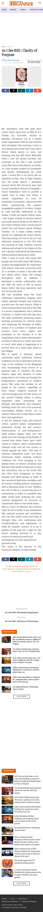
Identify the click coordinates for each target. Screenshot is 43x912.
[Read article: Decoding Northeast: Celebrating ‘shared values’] (6, 689)
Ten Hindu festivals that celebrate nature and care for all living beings (26, 650)
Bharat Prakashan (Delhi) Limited (12, 905)
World (23, 10)
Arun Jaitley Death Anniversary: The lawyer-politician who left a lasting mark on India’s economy (26, 660)
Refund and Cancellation (10, 902)
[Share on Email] (37, 90)
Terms (12, 899)
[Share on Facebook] (5, 90)
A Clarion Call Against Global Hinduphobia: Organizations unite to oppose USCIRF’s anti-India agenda (27, 874)
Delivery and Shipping (29, 902)
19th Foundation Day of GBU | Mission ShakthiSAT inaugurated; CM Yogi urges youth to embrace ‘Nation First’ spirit (27, 853)
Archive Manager (13, 60)
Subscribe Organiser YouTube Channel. (21, 566)
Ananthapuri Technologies (19, 908)
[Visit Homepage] (21, 3)
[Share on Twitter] (13, 90)
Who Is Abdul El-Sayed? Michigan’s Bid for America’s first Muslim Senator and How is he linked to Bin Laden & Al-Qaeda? (27, 841)
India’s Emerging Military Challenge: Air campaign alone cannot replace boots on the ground (26, 679)
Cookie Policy (22, 899)
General (9, 47)
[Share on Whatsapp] (21, 90)
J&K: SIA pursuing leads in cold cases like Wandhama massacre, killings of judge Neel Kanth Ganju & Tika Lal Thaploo (27, 640)
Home (4, 10)
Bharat (13, 10)
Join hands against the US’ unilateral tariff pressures (24, 861)
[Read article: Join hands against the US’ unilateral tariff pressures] (7, 863)
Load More (21, 697)
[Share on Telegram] (29, 90)
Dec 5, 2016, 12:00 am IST (13, 63)
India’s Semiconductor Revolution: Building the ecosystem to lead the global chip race (26, 670)
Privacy (4, 899)
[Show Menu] (3, 3)
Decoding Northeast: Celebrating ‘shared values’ (25, 688)
